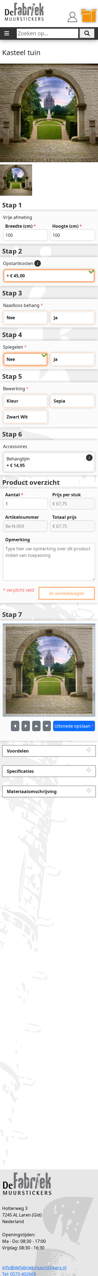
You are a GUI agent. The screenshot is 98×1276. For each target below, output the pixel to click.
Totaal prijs (64, 517)
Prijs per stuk (66, 495)
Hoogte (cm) (67, 226)
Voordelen (18, 751)
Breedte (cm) (20, 226)
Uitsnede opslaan (74, 726)
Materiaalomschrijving (32, 791)
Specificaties (20, 771)
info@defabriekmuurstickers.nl (34, 1267)
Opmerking (17, 540)
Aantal (14, 495)
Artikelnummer (22, 517)
